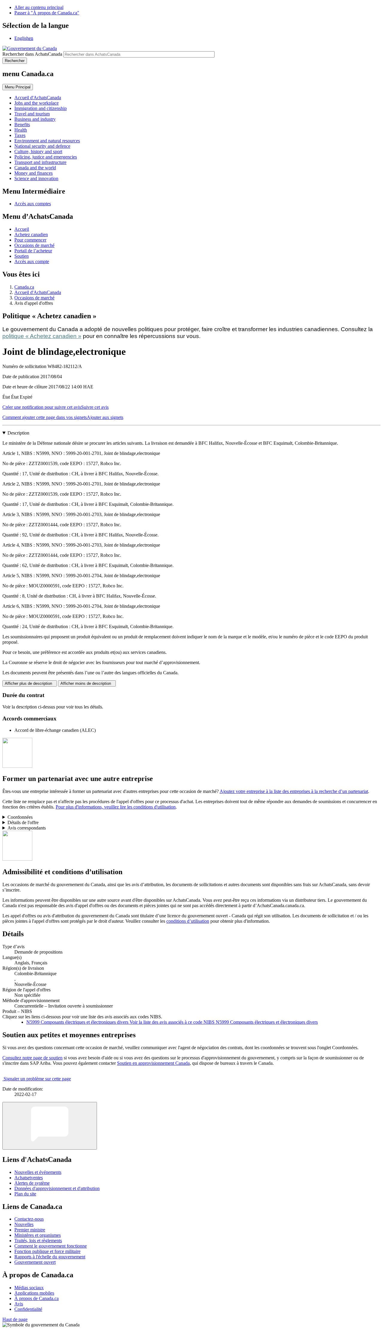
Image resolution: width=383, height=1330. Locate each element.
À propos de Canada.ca (36, 1298)
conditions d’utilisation (187, 921)
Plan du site (25, 1193)
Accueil (21, 229)
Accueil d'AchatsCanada (37, 292)
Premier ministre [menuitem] (29, 1229)
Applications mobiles (34, 1293)
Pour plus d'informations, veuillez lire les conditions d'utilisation (116, 806)
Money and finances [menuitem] (33, 173)
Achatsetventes (28, 1177)
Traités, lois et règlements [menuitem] (38, 1240)
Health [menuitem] (20, 129)
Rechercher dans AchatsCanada (32, 54)
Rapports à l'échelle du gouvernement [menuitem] (49, 1256)
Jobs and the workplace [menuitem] (36, 102)
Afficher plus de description (29, 683)
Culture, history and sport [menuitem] (38, 151)
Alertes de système (32, 1183)
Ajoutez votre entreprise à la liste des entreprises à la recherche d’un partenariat (294, 791)
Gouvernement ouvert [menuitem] (35, 1262)
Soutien (21, 256)
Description (18, 432)
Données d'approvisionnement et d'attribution (57, 1188)
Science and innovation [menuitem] (36, 178)
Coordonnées (20, 817)
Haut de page (15, 1319)
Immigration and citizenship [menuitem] (40, 108)
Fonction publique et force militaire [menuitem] (47, 1251)
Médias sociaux (29, 1287)
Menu (18, 87)
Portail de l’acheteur (33, 250)
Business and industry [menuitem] (35, 119)
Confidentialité (28, 1309)
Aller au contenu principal (38, 7)
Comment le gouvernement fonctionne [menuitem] (50, 1245)
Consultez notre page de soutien (32, 1057)
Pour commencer (30, 239)
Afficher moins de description (86, 683)
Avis (18, 1303)
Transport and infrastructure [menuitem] (40, 162)
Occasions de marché (34, 245)
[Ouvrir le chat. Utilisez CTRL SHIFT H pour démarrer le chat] (49, 1126)
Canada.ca (24, 286)
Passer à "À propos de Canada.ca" (46, 12)
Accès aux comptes (32, 203)
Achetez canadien (31, 234)
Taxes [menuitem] (19, 135)
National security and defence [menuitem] (42, 146)
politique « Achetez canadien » (41, 336)
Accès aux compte (31, 261)
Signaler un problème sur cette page (37, 1078)
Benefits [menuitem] (22, 124)
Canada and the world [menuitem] (35, 167)
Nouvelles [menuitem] (24, 1224)
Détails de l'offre (23, 822)
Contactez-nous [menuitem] (29, 1219)
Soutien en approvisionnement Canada (153, 1063)
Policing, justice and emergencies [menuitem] (45, 156)
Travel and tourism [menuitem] (32, 113)
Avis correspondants (26, 827)
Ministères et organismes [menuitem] (37, 1235)
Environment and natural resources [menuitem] (47, 140)
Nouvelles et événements (37, 1172)
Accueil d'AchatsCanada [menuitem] (37, 97)
